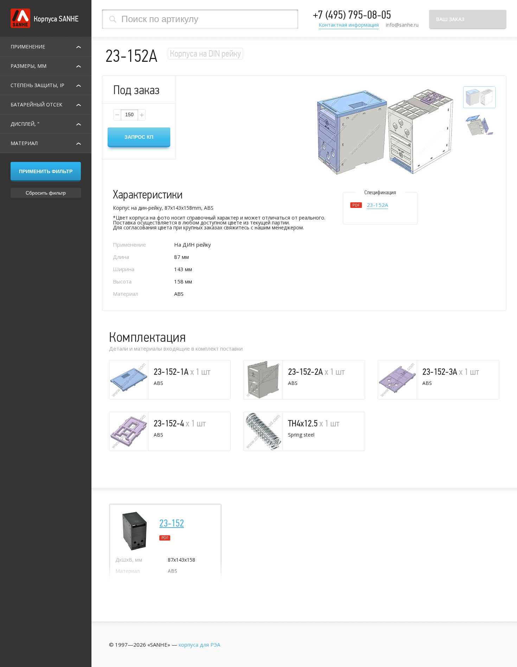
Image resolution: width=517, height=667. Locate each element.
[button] (141, 114)
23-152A (377, 205)
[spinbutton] (129, 114)
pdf (164, 537)
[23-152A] (385, 132)
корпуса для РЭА (199, 644)
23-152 (171, 523)
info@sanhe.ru (402, 24)
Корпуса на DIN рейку (205, 53)
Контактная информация (349, 25)
